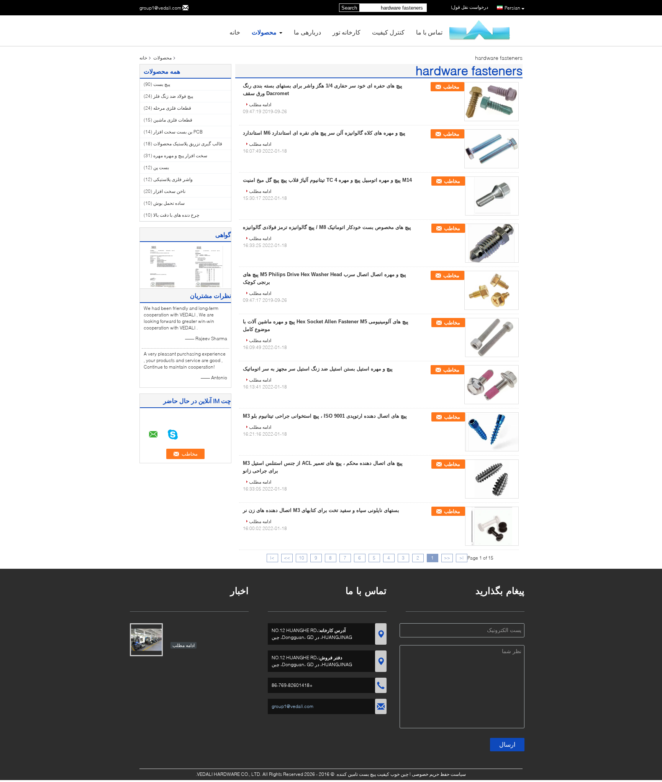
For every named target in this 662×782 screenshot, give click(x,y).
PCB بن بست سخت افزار (178, 132)
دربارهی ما (307, 32)
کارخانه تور (346, 32)
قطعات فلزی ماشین (172, 120)
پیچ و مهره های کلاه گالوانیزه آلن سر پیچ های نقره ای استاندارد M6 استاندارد (324, 133)
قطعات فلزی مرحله (172, 108)
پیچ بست (161, 84)
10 (301, 558)
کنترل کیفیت (388, 32)
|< (461, 558)
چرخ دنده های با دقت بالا (176, 215)
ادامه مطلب (260, 104)
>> (287, 558)
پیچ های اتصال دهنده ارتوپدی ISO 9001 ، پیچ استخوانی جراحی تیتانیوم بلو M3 (325, 416)
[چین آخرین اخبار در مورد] (146, 639)
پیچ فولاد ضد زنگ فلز (173, 96)
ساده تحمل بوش (169, 203)
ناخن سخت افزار (169, 191)
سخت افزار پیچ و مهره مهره (180, 155)
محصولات (264, 32)
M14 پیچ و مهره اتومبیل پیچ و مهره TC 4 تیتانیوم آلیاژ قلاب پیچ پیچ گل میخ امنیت (327, 180)
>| (272, 558)
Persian (512, 8)
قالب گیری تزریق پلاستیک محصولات (187, 144)
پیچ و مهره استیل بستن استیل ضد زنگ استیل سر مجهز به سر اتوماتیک (318, 369)
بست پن (161, 167)
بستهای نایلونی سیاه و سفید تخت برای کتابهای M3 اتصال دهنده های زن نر (321, 510)
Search (349, 8)
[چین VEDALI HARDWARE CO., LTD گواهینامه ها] (162, 266)
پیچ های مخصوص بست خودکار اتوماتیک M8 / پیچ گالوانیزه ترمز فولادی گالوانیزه (327, 227)
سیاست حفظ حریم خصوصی (439, 774)
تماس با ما (429, 32)
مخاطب (451, 87)
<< (447, 558)
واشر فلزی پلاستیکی (173, 179)
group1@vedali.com (160, 8)
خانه (234, 32)
